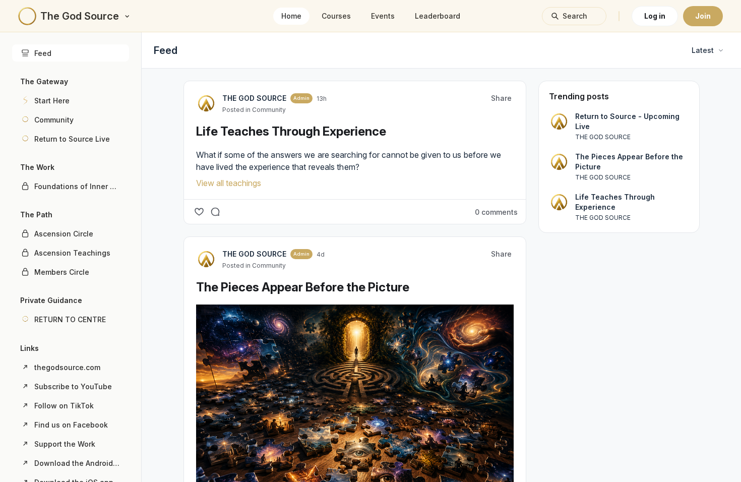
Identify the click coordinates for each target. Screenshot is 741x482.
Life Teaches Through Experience (291, 131)
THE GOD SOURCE (254, 98)
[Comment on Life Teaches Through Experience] (215, 212)
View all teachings (228, 183)
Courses (336, 16)
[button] (70, 100)
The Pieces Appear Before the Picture (302, 287)
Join (703, 16)
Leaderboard (437, 16)
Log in (654, 16)
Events (383, 16)
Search (575, 16)
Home (291, 16)
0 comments (496, 212)
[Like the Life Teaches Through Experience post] (199, 212)
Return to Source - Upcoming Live (627, 121)
